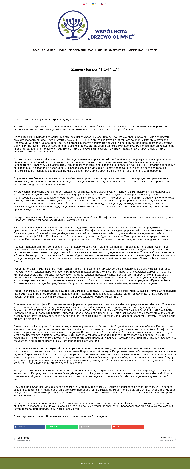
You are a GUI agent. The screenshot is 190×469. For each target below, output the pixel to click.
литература (117, 50)
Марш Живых (97, 50)
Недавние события (72, 50)
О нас (51, 50)
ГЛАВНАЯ (39, 50)
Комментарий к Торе (142, 50)
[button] (29, 427)
